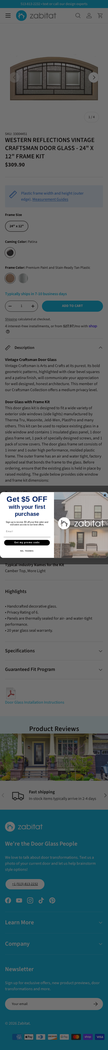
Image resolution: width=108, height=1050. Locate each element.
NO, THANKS (26, 551)
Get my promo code (27, 542)
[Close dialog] (104, 495)
